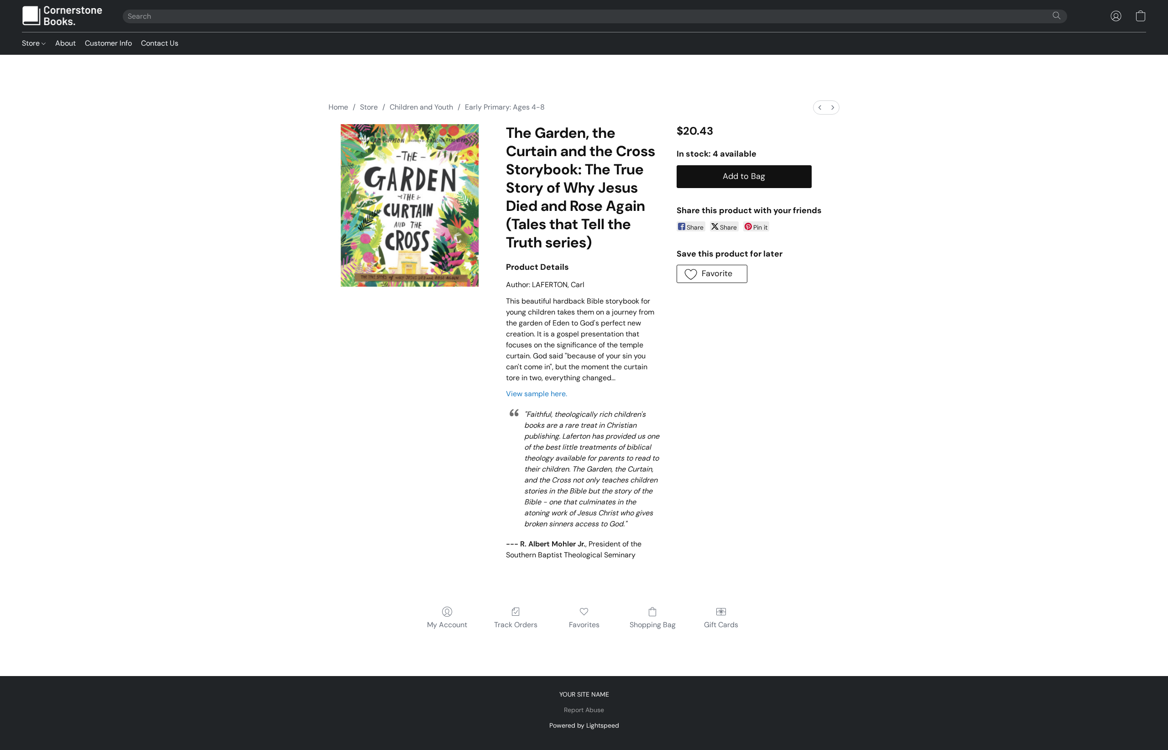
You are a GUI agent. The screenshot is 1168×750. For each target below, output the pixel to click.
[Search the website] (1057, 15)
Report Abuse (584, 710)
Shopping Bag (653, 624)
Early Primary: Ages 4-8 (505, 107)
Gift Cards (721, 624)
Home (338, 107)
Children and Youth (421, 107)
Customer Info (108, 43)
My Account (447, 624)
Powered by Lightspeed (584, 725)
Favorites (584, 624)
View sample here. (536, 394)
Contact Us (159, 43)
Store (32, 43)
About (65, 43)
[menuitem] (819, 107)
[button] (63, 16)
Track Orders (515, 624)
